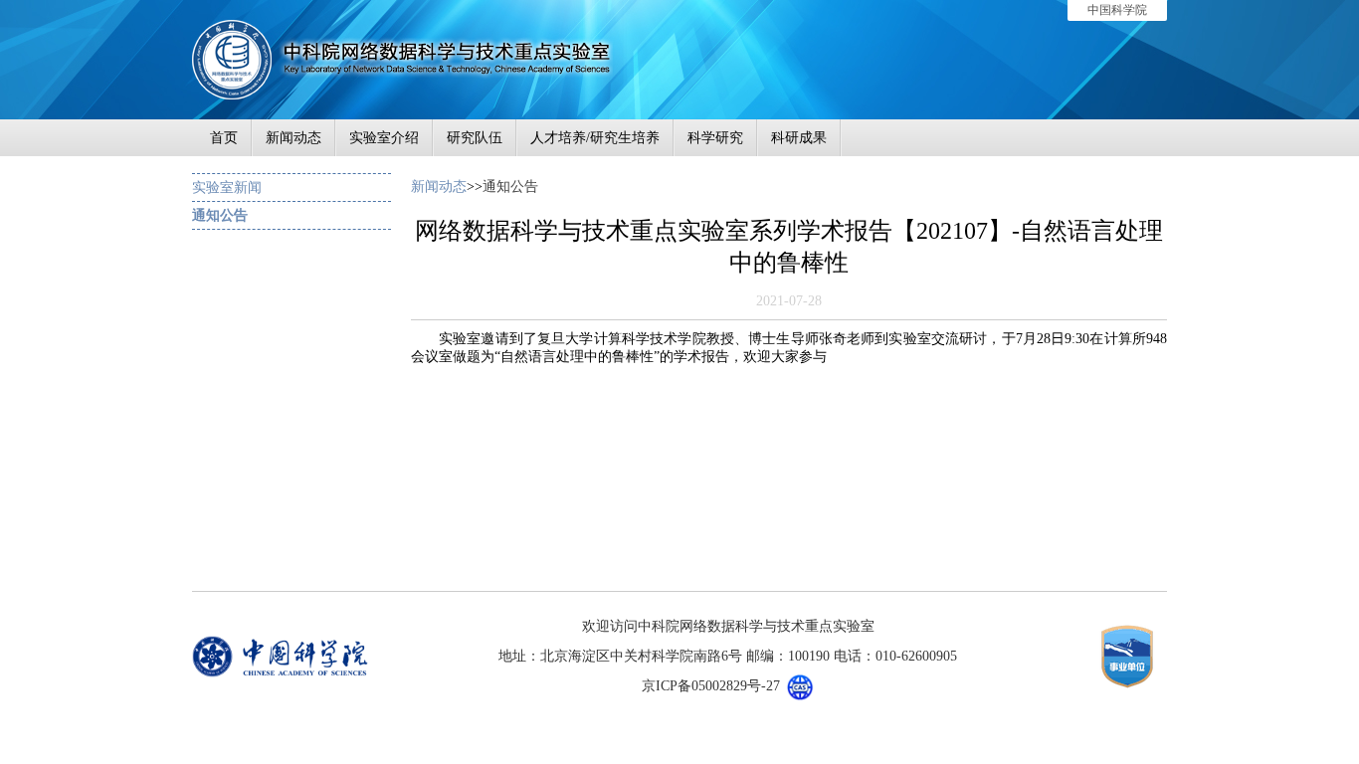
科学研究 (715, 137)
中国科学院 (1117, 10)
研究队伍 (474, 137)
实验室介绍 (384, 137)
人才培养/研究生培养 (595, 137)
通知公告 (220, 215)
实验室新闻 (227, 187)
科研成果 (799, 137)
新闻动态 (293, 137)
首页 (224, 137)
